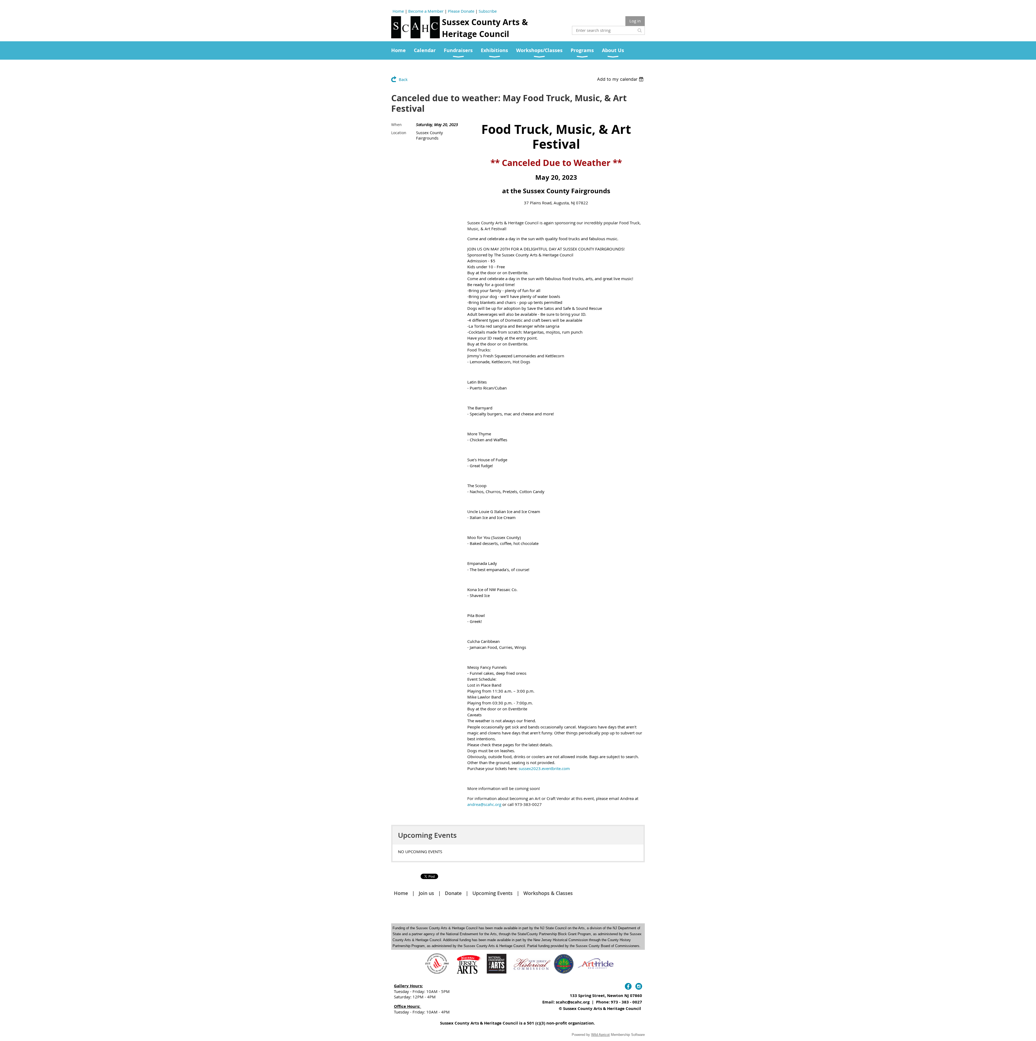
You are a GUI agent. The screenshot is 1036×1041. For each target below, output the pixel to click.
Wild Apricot (600, 1035)
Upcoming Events (492, 893)
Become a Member (426, 11)
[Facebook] (628, 986)
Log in (635, 20)
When (396, 124)
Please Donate (461, 11)
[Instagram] (638, 986)
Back (403, 79)
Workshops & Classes (548, 893)
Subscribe (488, 11)
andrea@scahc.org (484, 804)
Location (398, 132)
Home (398, 11)
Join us (426, 893)
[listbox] (621, 79)
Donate (453, 893)
